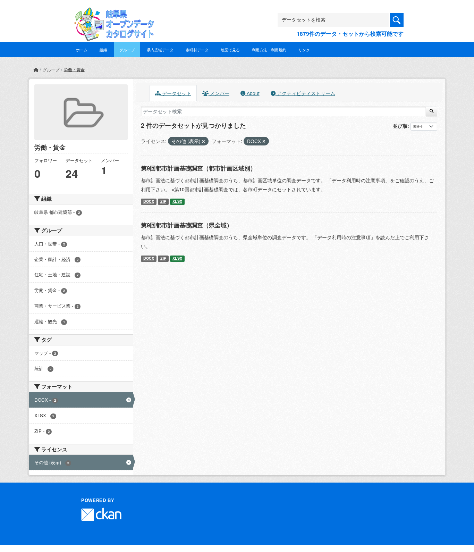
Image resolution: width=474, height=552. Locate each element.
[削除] (203, 141)
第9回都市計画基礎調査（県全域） (186, 225)
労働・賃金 (74, 69)
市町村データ (197, 49)
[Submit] (431, 111)
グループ (127, 49)
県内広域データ (160, 49)
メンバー (219, 93)
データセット (176, 93)
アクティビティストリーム (305, 93)
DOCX (148, 201)
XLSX (177, 201)
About (252, 93)
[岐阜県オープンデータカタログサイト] (112, 12)
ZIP (163, 201)
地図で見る (230, 49)
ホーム (81, 49)
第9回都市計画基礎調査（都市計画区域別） (198, 168)
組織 (103, 49)
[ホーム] (35, 70)
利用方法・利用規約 (269, 49)
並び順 (400, 125)
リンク (304, 49)
